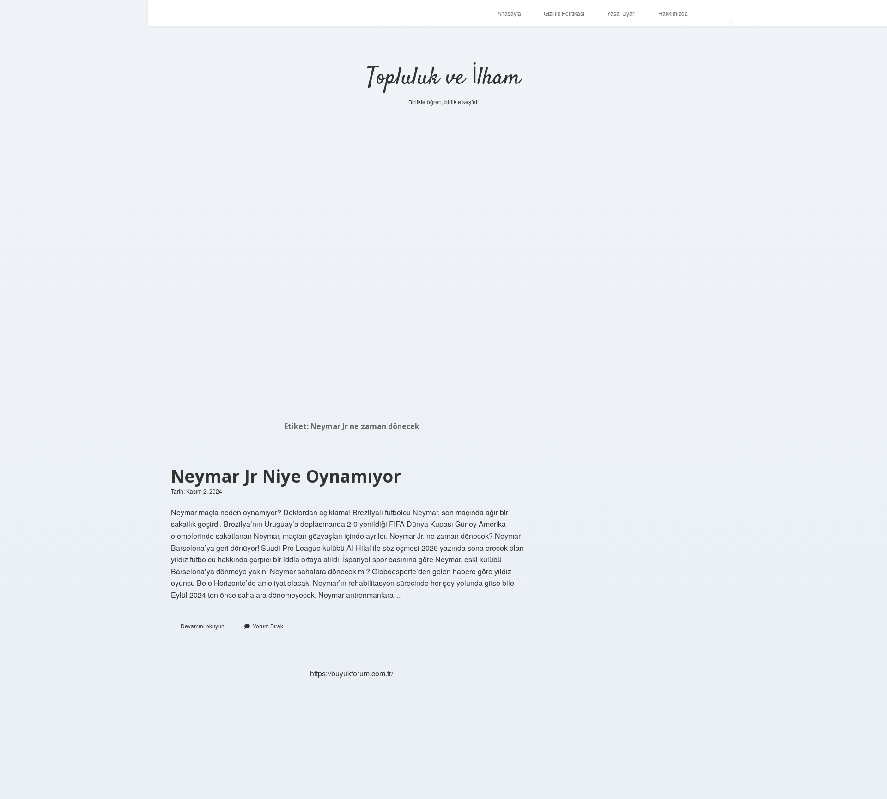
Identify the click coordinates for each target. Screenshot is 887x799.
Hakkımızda (673, 13)
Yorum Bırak (268, 626)
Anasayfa (509, 13)
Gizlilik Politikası (564, 13)
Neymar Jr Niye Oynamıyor (286, 476)
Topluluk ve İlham (443, 78)
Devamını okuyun (207, 627)
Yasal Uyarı (621, 13)
